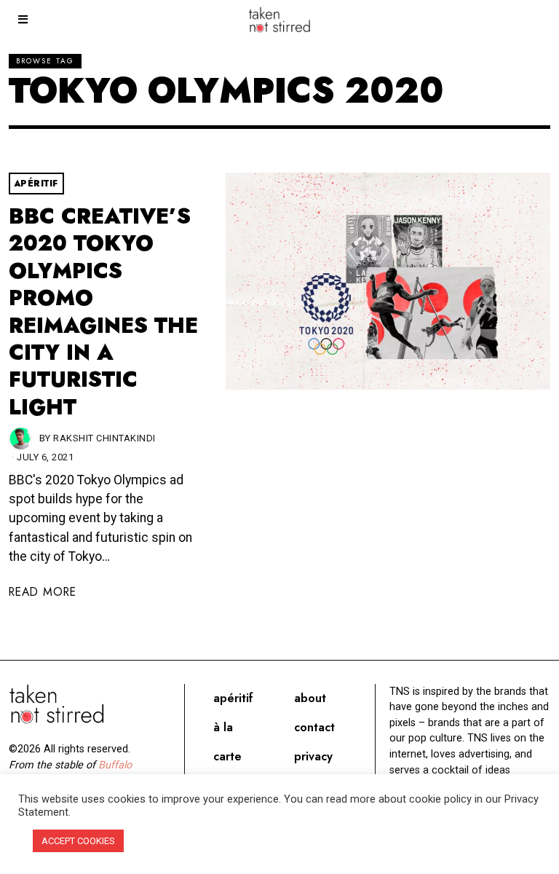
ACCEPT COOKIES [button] (78, 840)
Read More (42, 591)
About (310, 698)
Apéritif (36, 183)
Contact (314, 727)
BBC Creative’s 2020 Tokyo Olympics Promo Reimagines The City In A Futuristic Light (103, 311)
